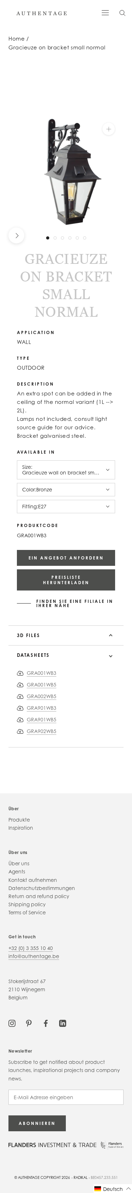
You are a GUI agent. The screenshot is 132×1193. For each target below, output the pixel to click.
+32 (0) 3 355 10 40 (30, 948)
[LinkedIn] (62, 1022)
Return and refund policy (38, 896)
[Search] (122, 13)
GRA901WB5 (41, 719)
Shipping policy (27, 904)
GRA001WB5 (41, 685)
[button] (113, 1188)
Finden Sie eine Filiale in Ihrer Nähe (74, 603)
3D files (28, 635)
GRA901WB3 (41, 708)
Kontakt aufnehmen (32, 880)
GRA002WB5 (41, 696)
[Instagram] (11, 1022)
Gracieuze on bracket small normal (56, 47)
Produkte (19, 820)
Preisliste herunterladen (66, 580)
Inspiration (20, 828)
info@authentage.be (33, 956)
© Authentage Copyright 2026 (42, 1177)
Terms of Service (27, 912)
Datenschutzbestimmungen (41, 888)
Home (16, 38)
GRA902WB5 (41, 731)
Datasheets (33, 655)
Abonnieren (37, 1123)
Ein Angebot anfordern (66, 558)
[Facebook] (45, 1022)
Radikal (81, 1177)
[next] (16, 235)
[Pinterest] (28, 1022)
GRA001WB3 (41, 673)
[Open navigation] (105, 12)
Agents (16, 871)
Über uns (18, 863)
